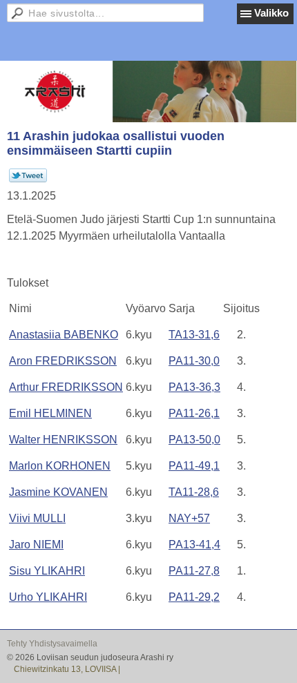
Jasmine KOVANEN (58, 492)
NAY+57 (189, 518)
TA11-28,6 (194, 492)
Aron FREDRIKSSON (63, 361)
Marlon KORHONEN (60, 466)
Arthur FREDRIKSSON (66, 387)
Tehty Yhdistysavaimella (52, 643)
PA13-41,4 (194, 544)
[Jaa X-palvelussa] (28, 179)
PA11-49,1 (194, 466)
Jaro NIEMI (36, 544)
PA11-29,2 (194, 597)
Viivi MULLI (37, 518)
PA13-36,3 (194, 387)
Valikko (271, 13)
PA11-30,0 (194, 361)
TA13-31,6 (194, 334)
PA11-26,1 (194, 413)
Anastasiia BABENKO (63, 334)
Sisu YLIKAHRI (47, 571)
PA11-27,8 (194, 571)
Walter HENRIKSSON (63, 439)
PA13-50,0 (194, 439)
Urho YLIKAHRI (48, 597)
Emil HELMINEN (50, 413)
